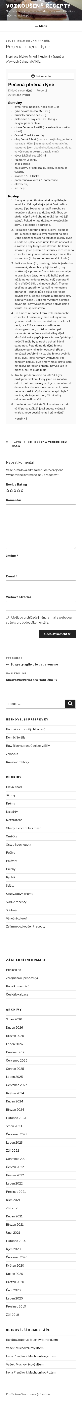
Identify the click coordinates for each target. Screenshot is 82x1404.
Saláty (10, 885)
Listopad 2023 (16, 1118)
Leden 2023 (14, 1142)
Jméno (12, 556)
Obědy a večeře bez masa (23, 828)
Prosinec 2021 (16, 1192)
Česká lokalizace (17, 994)
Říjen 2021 (13, 1200)
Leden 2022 (14, 1183)
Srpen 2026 (14, 1019)
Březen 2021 (15, 1224)
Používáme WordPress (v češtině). (28, 1394)
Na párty (12, 812)
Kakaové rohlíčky (17, 762)
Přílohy (11, 869)
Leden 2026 (14, 1044)
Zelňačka (12, 754)
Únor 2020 (13, 1290)
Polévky (11, 861)
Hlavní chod (22, 442)
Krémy (10, 803)
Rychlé (10, 877)
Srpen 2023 (14, 1126)
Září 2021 (12, 1208)
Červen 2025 (15, 1069)
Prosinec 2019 (16, 1306)
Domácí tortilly (15, 737)
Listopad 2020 (16, 1241)
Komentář (13, 500)
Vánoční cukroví (16, 918)
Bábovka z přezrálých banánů (25, 729)
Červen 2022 (15, 1167)
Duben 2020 (14, 1274)
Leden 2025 (14, 1077)
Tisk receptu (43, 76)
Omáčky (11, 836)
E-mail (11, 576)
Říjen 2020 (13, 1249)
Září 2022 (12, 1150)
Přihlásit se (13, 970)
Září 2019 (12, 1315)
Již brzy (11, 795)
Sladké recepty (16, 902)
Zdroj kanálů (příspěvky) (22, 978)
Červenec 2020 (16, 1257)
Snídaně (11, 910)
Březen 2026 (15, 1036)
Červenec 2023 (16, 1134)
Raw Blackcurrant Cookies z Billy (28, 746)
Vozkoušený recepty (38, 6)
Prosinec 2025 (16, 1052)
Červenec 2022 (16, 1159)
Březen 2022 (15, 1175)
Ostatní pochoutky (18, 844)
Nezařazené (14, 820)
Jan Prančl (40, 41)
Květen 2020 (15, 1265)
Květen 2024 (15, 1093)
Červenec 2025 (16, 1060)
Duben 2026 (14, 1027)
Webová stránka (18, 597)
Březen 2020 (15, 1282)
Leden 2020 (14, 1298)
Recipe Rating (16, 484)
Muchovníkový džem (44, 1340)
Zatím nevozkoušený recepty (25, 926)
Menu (43, 26)
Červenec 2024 (16, 1085)
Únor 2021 (13, 1232)
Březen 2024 (15, 1109)
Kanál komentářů (17, 986)
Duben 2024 (14, 1101)
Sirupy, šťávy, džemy (19, 894)
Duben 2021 (14, 1216)
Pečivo (10, 852)
